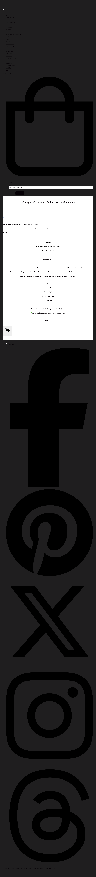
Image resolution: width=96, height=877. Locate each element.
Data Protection (9, 53)
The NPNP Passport (11, 46)
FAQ (7, 24)
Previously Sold (15, 207)
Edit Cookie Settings (38, 868)
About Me (8, 29)
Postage (8, 41)
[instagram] (49, 765)
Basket (12, 193)
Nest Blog (8, 68)
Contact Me (9, 63)
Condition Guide (10, 17)
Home (7, 12)
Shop (7, 15)
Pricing (7, 39)
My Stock (8, 36)
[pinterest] (49, 577)
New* (52, 259)
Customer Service (10, 44)
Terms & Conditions (11, 65)
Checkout (19, 193)
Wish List (8, 60)
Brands (8, 207)
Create (53, 868)
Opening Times (9, 51)
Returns (8, 20)
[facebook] (49, 486)
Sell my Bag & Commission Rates (14, 34)
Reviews (8, 48)
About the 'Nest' (10, 32)
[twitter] (49, 664)
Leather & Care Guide (11, 58)
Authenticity (9, 27)
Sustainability (9, 56)
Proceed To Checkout (53, 212)
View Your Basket (42, 212)
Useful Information (10, 22)
